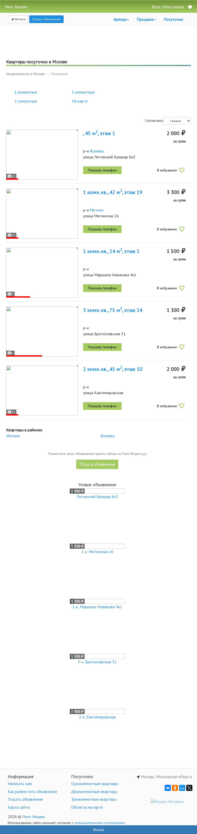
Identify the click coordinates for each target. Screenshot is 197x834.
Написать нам (20, 783)
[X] (189, 788)
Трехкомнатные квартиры (93, 799)
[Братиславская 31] (42, 332)
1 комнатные (25, 92)
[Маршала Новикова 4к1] (42, 273)
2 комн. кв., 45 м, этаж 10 (112, 369)
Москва (19, 19)
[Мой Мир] (182, 788)
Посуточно (173, 19)
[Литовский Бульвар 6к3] (42, 155)
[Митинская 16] (42, 214)
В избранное (167, 170)
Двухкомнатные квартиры (94, 791)
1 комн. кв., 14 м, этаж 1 (111, 251)
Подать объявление (46, 19)
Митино (97, 209)
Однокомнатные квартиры (94, 783)
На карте (80, 101)
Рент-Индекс (33, 816)
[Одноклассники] (175, 788)
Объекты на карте (87, 807)
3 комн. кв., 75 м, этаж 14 (112, 310)
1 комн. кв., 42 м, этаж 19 (112, 192)
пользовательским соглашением (99, 822)
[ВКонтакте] (168, 788)
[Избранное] (190, 8)
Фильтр (98, 829)
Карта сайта (18, 807)
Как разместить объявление (32, 791)
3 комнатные (83, 92)
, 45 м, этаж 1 (99, 133)
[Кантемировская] (42, 390)
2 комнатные (25, 101)
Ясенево (97, 151)
